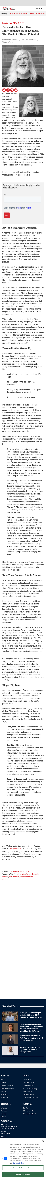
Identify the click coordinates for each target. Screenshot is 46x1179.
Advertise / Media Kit (29, 1114)
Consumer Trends (28, 1083)
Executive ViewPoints (22, 874)
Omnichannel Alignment (30, 1097)
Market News (27, 1080)
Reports (3, 1114)
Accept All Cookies (23, 1174)
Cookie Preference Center (23, 1168)
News (3, 1080)
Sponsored (4, 1097)
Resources (4, 1094)
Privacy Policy (18, 1163)
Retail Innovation (28, 1091)
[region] (23, 1158)
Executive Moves (28, 1086)
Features (3, 1083)
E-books (3, 1117)
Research (4, 1111)
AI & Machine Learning (30, 1089)
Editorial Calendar (28, 1111)
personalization (26, 877)
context (5, 877)
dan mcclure (14, 877)
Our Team (26, 1108)
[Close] (43, 1141)
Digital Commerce (28, 1094)
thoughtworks (8, 879)
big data (35, 874)
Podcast (3, 1091)
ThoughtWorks (15, 849)
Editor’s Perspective (7, 1086)
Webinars (4, 1108)
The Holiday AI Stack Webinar (18, 13)
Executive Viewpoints (13, 23)
